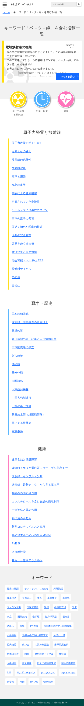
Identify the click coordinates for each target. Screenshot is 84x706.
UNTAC (34, 681)
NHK (74, 607)
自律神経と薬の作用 (24, 510)
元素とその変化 (21, 151)
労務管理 (48, 681)
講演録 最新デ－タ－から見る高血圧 (35, 484)
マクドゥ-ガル (68, 672)
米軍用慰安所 (61, 644)
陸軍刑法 (11, 597)
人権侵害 (11, 663)
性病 (22, 681)
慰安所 (10, 681)
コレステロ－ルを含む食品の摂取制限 (35, 501)
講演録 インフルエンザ (27, 476)
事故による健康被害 (24, 193)
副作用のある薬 (21, 518)
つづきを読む (68, 76)
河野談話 (58, 588)
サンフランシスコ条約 (36, 588)
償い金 (25, 644)
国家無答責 (32, 607)
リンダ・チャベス (26, 672)
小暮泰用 (11, 635)
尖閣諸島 (17, 381)
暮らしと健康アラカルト (27, 560)
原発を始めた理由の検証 (27, 226)
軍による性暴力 (21, 423)
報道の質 (17, 330)
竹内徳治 (11, 644)
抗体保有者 (13, 653)
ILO (9, 672)
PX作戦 (34, 625)
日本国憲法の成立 (23, 347)
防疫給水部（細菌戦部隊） (28, 414)
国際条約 (22, 616)
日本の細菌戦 (20, 313)
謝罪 (46, 607)
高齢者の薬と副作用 (24, 493)
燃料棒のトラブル (44, 653)
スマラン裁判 (14, 607)
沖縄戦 (16, 364)
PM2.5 (16, 543)
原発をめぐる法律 (23, 243)
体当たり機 (59, 635)
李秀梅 (66, 597)
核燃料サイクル (21, 268)
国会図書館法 (68, 663)
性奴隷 (62, 653)
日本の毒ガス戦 (21, 406)
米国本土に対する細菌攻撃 (58, 625)
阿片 (26, 653)
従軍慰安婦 (60, 607)
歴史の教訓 (13, 588)
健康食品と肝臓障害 (24, 459)
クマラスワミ (48, 672)
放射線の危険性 (21, 159)
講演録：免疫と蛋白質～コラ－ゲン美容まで (40, 468)
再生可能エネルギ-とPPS (27, 260)
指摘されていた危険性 (26, 201)
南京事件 (17, 431)
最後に (16, 285)
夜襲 (22, 625)
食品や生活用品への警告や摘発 (31, 535)
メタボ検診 (19, 552)
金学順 (35, 616)
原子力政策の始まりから (27, 143)
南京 (9, 616)
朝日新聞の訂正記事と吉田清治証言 (34, 339)
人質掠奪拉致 (42, 644)
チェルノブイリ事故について (30, 210)
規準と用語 (19, 176)
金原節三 (27, 597)
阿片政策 (17, 355)
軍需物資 (52, 597)
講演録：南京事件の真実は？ (30, 322)
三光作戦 (17, 372)
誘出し (10, 625)
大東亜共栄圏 (20, 389)
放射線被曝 (19, 168)
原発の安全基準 (21, 235)
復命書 (66, 616)
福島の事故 (19, 185)
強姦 (39, 597)
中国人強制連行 (21, 397)
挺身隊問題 (51, 616)
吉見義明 (27, 663)
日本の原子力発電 (23, 218)
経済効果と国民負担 (24, 252)
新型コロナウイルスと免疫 (28, 526)
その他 (16, 277)
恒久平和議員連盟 (46, 663)
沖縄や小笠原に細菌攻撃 (35, 635)
